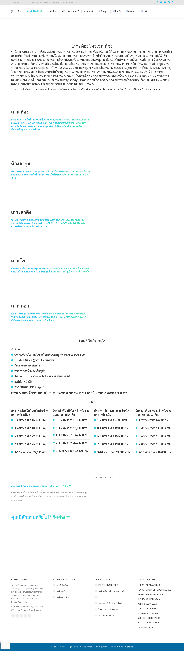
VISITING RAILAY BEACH (148, 604)
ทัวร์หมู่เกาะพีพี (62, 597)
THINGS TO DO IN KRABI (148, 609)
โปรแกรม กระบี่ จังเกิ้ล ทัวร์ (109, 609)
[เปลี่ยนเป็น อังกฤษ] (103, 11)
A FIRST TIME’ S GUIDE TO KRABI (152, 594)
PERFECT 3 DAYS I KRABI (148, 623)
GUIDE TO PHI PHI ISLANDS (149, 618)
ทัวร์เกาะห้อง (61, 591)
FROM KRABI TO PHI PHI (148, 613)
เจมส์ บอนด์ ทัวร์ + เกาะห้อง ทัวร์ (111, 603)
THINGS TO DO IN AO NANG (149, 585)
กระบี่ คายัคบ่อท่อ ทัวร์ (107, 615)
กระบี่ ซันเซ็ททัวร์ (63, 585)
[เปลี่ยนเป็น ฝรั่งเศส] (131, 11)
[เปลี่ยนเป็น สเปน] (145, 11)
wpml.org (72, 647)
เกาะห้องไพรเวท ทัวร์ (107, 597)
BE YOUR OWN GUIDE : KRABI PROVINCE (154, 590)
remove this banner (126, 647)
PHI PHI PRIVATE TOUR (108, 585)
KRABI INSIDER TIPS (146, 627)
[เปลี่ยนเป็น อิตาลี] (117, 11)
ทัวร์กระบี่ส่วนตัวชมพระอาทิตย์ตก (112, 591)
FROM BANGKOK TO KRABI (149, 599)
